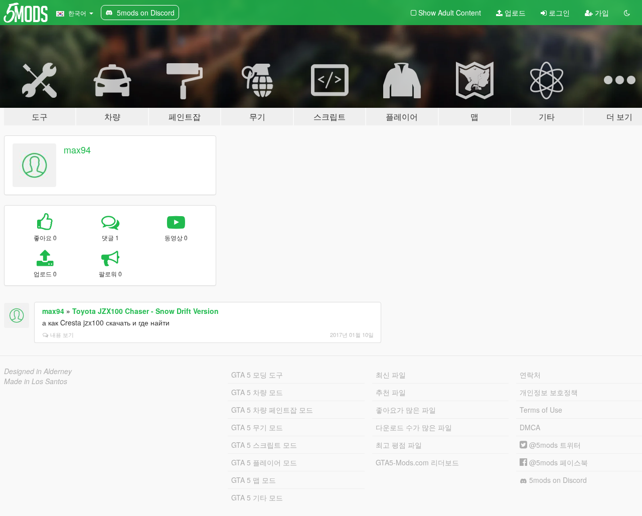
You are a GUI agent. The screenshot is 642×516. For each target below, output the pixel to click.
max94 (77, 149)
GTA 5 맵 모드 (253, 480)
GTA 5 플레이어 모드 (264, 462)
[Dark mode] (626, 12)
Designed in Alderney (38, 371)
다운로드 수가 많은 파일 (414, 427)
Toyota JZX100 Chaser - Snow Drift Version (145, 311)
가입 (601, 13)
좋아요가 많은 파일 (406, 410)
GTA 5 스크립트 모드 (264, 445)
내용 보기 (62, 334)
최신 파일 (391, 375)
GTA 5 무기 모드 (257, 427)
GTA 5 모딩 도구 (257, 375)
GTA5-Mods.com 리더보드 (417, 462)
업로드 (514, 13)
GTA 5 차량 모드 (257, 392)
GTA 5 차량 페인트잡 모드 (272, 410)
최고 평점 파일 (399, 445)
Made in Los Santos (35, 381)
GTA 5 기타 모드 (257, 497)
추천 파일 (391, 392)
